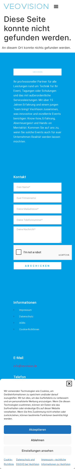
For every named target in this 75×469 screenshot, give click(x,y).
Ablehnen (37, 440)
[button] (69, 383)
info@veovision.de (25, 366)
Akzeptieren (37, 429)
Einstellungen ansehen (37, 450)
